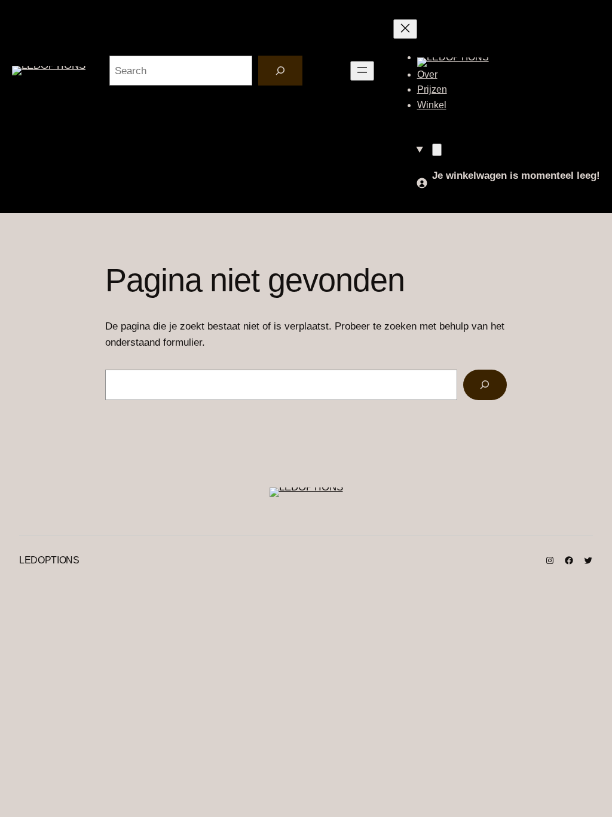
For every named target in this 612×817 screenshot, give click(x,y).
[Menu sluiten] (405, 29)
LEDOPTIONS (49, 560)
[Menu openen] (362, 71)
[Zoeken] (485, 385)
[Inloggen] (422, 185)
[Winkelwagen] (437, 150)
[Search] (280, 71)
